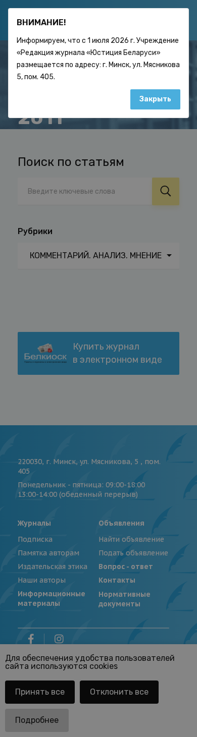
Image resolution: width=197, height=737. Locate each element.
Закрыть (155, 99)
